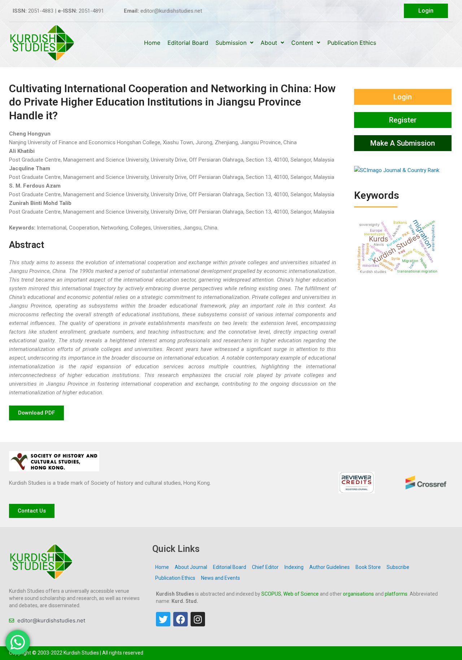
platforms (396, 594)
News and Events (220, 578)
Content (302, 42)
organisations (358, 594)
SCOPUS (271, 594)
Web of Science (301, 594)
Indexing (294, 567)
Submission (231, 42)
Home (152, 42)
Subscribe (398, 567)
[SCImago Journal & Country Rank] (396, 170)
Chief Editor (265, 567)
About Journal (191, 567)
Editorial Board (187, 42)
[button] (36, 413)
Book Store (368, 567)
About (269, 42)
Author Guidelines (329, 567)
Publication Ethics (351, 42)
